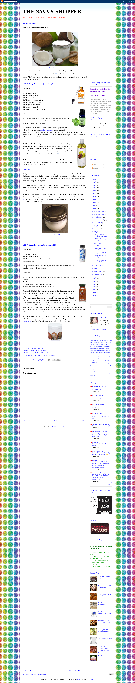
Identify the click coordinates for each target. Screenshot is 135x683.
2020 (94, 197)
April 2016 (97, 266)
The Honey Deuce (103, 656)
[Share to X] (56, 360)
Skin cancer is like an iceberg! (101, 426)
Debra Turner (105, 318)
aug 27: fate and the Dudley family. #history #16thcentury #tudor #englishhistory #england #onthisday (100, 464)
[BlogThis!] (54, 360)
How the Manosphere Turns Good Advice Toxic (100, 389)
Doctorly (95, 442)
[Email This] (53, 360)
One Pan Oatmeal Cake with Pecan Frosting (101, 235)
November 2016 (99, 214)
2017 (94, 205)
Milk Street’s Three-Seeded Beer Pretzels (104, 621)
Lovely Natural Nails (100, 253)
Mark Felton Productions (100, 431)
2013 (94, 284)
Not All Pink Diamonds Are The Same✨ (100, 407)
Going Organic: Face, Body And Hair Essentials (39, 355)
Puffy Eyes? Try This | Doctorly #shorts (101, 444)
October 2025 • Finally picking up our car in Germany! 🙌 (101, 453)
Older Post (83, 420)
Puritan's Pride (45, 296)
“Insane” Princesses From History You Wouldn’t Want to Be (101, 417)
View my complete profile (98, 329)
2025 (94, 182)
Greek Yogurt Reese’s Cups (104, 577)
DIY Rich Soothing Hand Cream (100, 240)
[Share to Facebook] (58, 360)
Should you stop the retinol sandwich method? (100, 398)
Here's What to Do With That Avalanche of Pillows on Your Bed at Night (100, 477)
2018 (94, 203)
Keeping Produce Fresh (105, 638)
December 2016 (99, 211)
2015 (94, 278)
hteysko (94, 460)
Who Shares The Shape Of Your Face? (105, 586)
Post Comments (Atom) (59, 427)
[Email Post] (49, 360)
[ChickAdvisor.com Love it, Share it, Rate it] (99, 533)
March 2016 (98, 268)
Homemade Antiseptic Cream (33, 348)
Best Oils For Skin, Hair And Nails (34, 350)
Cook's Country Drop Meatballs (104, 595)
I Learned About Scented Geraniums (103, 630)
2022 (94, 191)
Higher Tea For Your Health (100, 249)
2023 (94, 188)
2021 (94, 194)
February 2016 (98, 271)
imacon (79, 679)
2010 (94, 293)
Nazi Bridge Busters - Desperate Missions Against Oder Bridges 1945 (100, 434)
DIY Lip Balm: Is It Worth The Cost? (35, 353)
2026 (94, 179)
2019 (94, 200)
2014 (94, 281)
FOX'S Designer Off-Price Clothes (100, 261)
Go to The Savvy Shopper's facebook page (33, 674)
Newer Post (27, 420)
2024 (94, 185)
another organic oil (46, 130)
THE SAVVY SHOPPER (52, 11)
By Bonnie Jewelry (98, 404)
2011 (94, 290)
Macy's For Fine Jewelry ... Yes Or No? (104, 612)
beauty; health (32, 363)
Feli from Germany (98, 451)
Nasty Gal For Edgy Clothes (100, 244)
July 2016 (97, 226)
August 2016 (98, 223)
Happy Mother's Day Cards (100, 256)
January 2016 (98, 274)
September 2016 (99, 220)
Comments (96, 168)
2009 (94, 296)
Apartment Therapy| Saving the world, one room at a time (101, 473)
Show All (110, 483)
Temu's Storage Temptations (102, 604)
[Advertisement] (101, 49)
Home (55, 420)
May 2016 (97, 232)
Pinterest (93, 120)
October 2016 (98, 217)
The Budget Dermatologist (100, 424)
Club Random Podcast (99, 386)
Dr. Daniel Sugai (97, 395)
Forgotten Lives (97, 413)
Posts (94, 164)
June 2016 (97, 229)
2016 (94, 208)
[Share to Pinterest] (60, 360)
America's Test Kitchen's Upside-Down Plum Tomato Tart (104, 649)
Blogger (91, 679)
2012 (94, 287)
